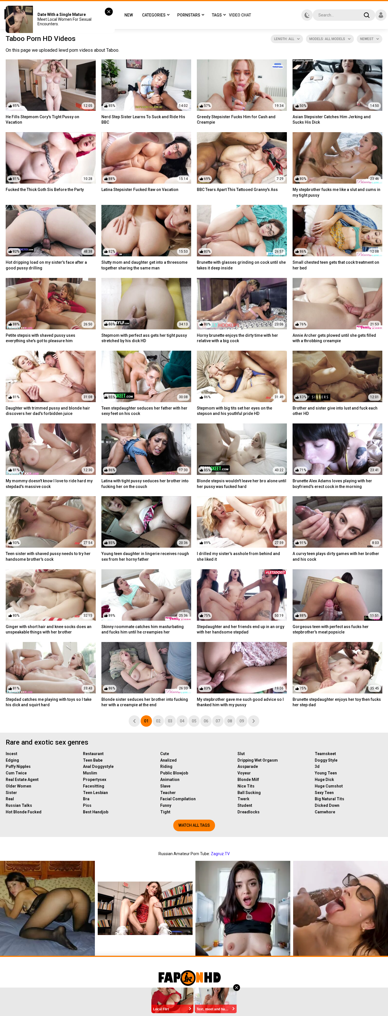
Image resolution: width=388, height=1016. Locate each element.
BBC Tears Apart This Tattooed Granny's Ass (237, 189)
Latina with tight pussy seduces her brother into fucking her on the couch (145, 484)
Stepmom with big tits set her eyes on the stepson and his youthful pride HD (234, 411)
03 (170, 721)
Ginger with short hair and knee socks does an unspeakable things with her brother (48, 629)
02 (158, 721)
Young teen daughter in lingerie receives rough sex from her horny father (145, 556)
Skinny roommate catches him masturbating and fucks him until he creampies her (142, 629)
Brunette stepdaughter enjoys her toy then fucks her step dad (337, 702)
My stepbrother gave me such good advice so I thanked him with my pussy (240, 702)
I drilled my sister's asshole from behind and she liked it (238, 556)
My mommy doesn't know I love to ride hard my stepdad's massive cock (49, 484)
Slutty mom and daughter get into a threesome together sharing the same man (144, 265)
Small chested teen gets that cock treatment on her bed (336, 265)
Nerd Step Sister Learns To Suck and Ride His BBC (143, 120)
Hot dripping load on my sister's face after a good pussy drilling (46, 265)
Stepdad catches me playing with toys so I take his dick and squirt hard (48, 702)
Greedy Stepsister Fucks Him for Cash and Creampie (236, 120)
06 (206, 721)
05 (194, 721)
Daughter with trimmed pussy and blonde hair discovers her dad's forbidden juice (48, 411)
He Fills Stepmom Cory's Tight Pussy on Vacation (42, 120)
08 (230, 721)
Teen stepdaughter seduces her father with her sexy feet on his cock (144, 411)
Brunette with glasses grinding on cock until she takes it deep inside (241, 265)
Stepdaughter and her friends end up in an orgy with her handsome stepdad (240, 629)
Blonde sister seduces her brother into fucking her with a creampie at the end (144, 702)
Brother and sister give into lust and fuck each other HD (335, 411)
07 (218, 721)
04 (182, 721)
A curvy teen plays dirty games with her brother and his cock (336, 556)
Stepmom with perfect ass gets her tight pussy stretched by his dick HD (144, 338)
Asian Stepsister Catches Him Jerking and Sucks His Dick (332, 120)
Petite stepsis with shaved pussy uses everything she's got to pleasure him (40, 338)
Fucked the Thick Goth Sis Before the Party (45, 189)
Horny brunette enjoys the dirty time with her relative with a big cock (237, 338)
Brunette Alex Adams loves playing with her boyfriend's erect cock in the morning (332, 484)
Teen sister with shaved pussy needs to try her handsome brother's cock (48, 556)
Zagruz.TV (220, 853)
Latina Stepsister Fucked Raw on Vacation (139, 189)
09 (241, 721)
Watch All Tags (194, 825)
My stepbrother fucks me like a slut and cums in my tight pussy (336, 192)
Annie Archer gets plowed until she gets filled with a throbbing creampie (334, 338)
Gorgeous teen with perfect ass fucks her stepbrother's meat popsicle (331, 629)
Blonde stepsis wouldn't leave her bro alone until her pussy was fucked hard (241, 484)
